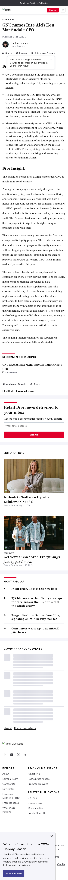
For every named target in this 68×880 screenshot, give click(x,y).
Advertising (34, 773)
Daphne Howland (19, 43)
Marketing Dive (36, 808)
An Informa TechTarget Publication (34, 3)
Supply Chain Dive (38, 813)
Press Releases (10, 802)
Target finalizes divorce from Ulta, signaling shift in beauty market (35, 617)
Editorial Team (10, 778)
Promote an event (38, 783)
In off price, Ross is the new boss (34, 589)
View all (8, 728)
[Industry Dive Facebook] (11, 754)
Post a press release (25, 728)
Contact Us (8, 783)
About (5, 773)
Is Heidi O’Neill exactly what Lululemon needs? (27, 499)
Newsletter (8, 788)
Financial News (25, 391)
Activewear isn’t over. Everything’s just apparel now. (32, 559)
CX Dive (32, 797)
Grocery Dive (35, 802)
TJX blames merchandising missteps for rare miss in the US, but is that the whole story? (36, 602)
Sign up (52, 10)
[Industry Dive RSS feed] (25, 754)
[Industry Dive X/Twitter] (18, 754)
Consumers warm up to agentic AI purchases (35, 630)
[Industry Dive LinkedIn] (5, 754)
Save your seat (14, 873)
